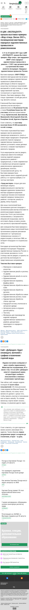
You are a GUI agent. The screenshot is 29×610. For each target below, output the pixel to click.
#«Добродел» (4, 442)
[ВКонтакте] (1, 341)
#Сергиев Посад (15, 440)
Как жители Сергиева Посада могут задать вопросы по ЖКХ (14, 482)
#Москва (3, 330)
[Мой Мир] (7, 341)
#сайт (21, 440)
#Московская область (11, 330)
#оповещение (11, 442)
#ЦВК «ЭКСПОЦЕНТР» (22, 330)
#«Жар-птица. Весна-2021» (17, 332)
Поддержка (12, 606)
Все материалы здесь (14, 544)
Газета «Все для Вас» (26, 10)
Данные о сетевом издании (6, 603)
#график (2, 443)
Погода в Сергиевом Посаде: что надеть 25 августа (13, 462)
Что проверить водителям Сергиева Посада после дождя (13, 472)
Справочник (18, 8)
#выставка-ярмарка (5, 332)
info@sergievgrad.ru (4, 582)
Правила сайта (6, 604)
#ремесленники (4, 334)
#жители (25, 442)
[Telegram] (5, 341)
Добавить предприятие (14, 567)
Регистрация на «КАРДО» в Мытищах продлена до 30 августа (14, 515)
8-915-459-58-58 (3, 584)
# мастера (3, 333)
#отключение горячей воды (11, 443)
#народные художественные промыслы (15, 333)
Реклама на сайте (15, 603)
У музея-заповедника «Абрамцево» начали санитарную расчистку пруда (14, 504)
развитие (17, 606)
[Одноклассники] (3, 341)
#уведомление (18, 442)
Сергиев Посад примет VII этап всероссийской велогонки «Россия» (13, 492)
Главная (3, 8)
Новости (10, 8)
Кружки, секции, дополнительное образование (11, 534)
